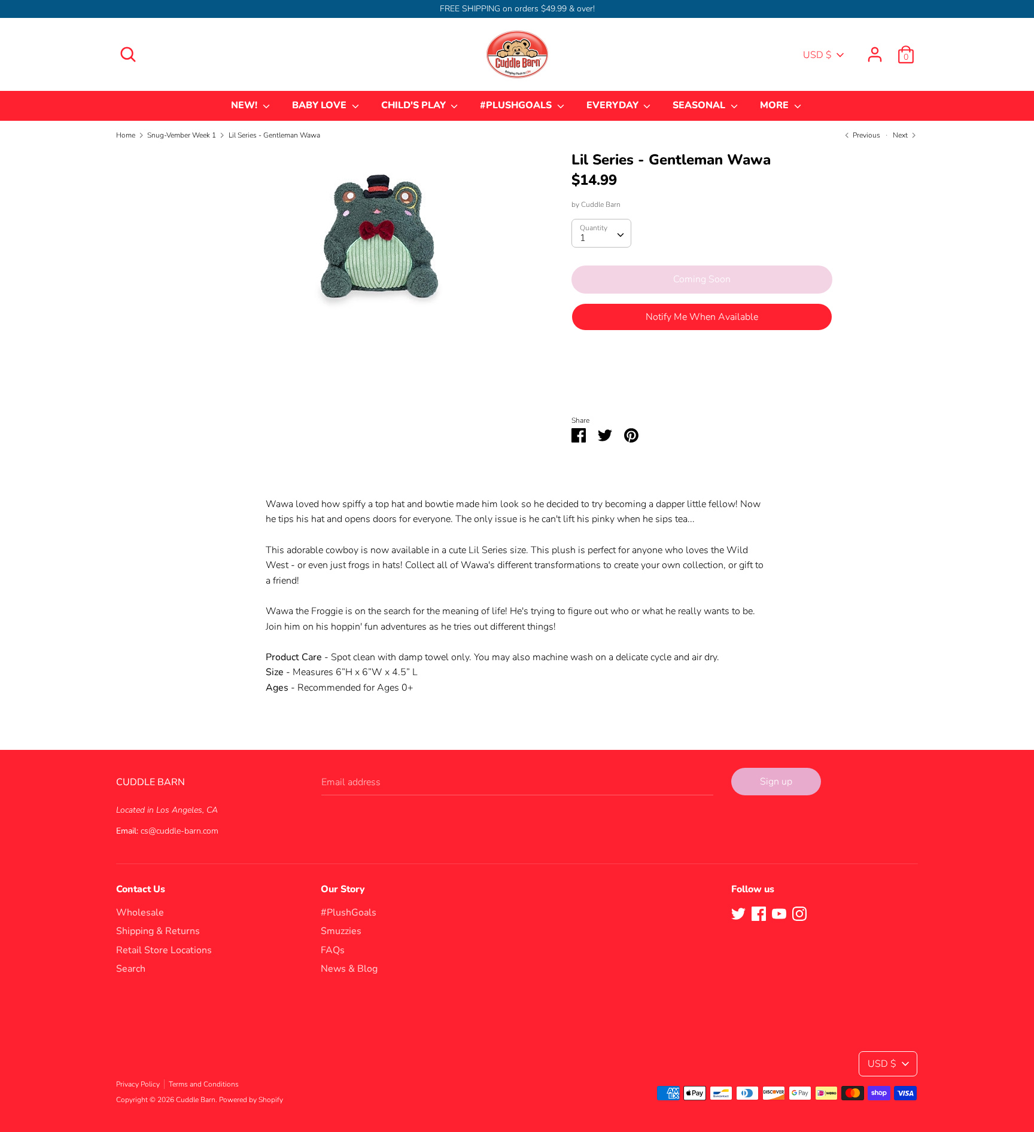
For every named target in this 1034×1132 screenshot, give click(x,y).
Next (901, 135)
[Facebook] (759, 913)
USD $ (817, 55)
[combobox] (601, 233)
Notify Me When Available (702, 317)
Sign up (776, 781)
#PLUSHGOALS (517, 105)
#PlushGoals (348, 912)
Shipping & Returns (158, 931)
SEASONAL (700, 105)
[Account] (875, 49)
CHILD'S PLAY (414, 105)
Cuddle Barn (601, 204)
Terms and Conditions (204, 1084)
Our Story (343, 889)
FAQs (333, 950)
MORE (775, 105)
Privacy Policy (138, 1084)
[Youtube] (779, 913)
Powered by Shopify (251, 1099)
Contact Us (140, 889)
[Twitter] (738, 913)
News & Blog (349, 968)
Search (130, 968)
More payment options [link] (702, 381)
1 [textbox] (583, 238)
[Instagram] (799, 913)
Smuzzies (341, 931)
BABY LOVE (320, 105)
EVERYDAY (613, 105)
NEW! (245, 105)
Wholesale (140, 912)
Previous (865, 135)
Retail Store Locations (164, 950)
